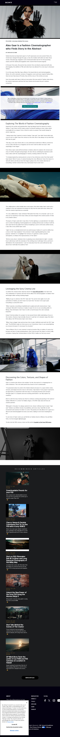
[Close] (27, 702)
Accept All (14, 724)
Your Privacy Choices (36, 727)
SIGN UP (33, 709)
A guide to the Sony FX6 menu (42, 422)
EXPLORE (33, 704)
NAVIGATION (34, 696)
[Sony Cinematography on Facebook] (45, 700)
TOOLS (33, 701)
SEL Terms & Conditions (46, 725)
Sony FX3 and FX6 (38, 291)
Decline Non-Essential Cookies (14, 727)
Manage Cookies (14, 730)
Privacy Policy (10, 721)
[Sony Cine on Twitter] (48, 700)
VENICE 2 (33, 698)
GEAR (32, 706)
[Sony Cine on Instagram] (53, 700)
